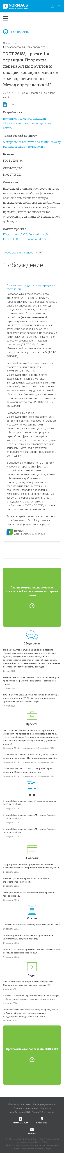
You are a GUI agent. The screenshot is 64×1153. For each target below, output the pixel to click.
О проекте (13, 1104)
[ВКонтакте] (40, 252)
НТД (32, 794)
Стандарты (9, 43)
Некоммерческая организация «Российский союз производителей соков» (27, 123)
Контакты (26, 1104)
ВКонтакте (41, 1122)
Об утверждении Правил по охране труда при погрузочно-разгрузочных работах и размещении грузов (31, 680)
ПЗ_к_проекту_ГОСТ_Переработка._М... (26, 234)
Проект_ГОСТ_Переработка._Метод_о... (27, 239)
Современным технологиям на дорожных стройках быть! (32, 924)
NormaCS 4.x (38, 1112)
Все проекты (20, 32)
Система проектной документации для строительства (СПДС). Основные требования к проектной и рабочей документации (31, 698)
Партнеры (46, 1108)
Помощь (51, 1112)
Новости (32, 858)
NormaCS (19, 531)
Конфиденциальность (44, 1104)
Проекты (32, 724)
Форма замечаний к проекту (20, 252)
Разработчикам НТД (19, 1112)
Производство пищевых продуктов (24, 47)
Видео (32, 975)
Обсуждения (32, 643)
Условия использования (26, 1108)
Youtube (32, 1133)
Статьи (32, 918)
